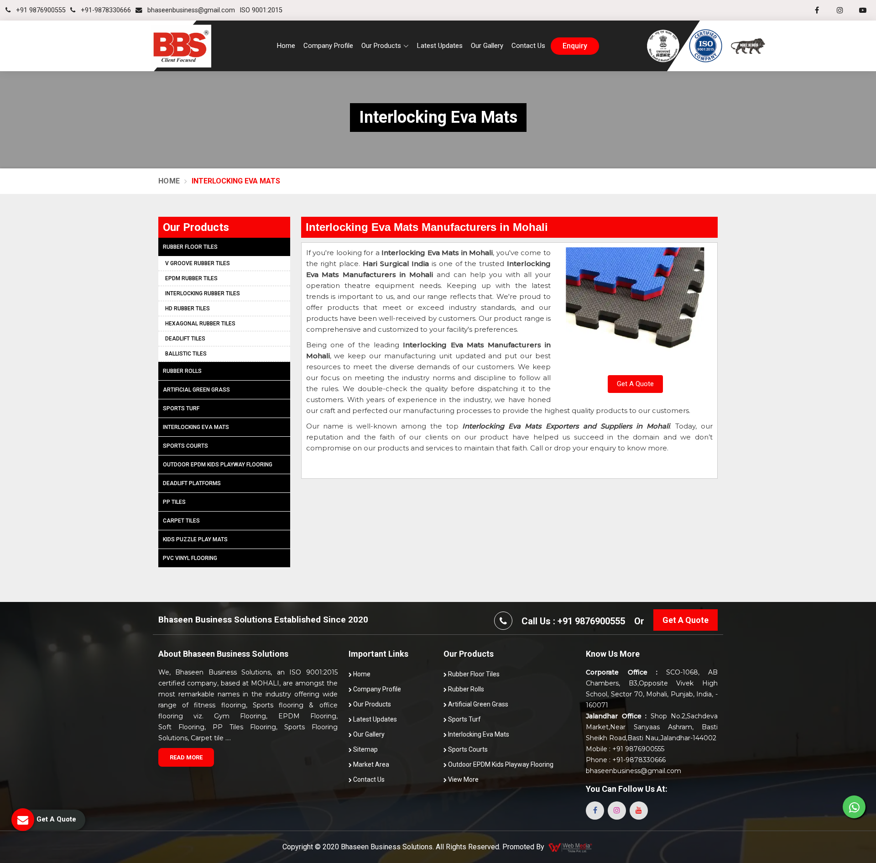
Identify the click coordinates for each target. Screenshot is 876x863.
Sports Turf (181, 408)
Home (286, 46)
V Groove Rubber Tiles (197, 263)
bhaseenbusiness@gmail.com (190, 10)
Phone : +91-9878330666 (626, 760)
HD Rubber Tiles (187, 308)
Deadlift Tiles (185, 338)
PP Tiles (174, 502)
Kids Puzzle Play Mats (195, 539)
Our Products (371, 704)
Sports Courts (185, 446)
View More (463, 779)
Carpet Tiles (181, 521)
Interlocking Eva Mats (196, 427)
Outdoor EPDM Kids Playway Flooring (217, 464)
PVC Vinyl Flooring (190, 558)
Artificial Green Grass (196, 390)
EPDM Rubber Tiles (191, 278)
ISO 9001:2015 (261, 10)
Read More (186, 757)
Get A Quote (635, 384)
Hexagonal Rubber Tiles (200, 323)
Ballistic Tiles (186, 353)
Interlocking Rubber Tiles (202, 293)
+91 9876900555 (40, 10)
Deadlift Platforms (192, 483)
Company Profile (328, 46)
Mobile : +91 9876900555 (625, 749)
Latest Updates (440, 46)
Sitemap (365, 749)
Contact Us (528, 46)
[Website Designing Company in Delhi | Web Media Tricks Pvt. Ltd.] (571, 847)
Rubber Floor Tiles (190, 247)
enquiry (575, 46)
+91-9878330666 (105, 10)
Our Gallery (487, 46)
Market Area (370, 764)
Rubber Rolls (182, 371)
